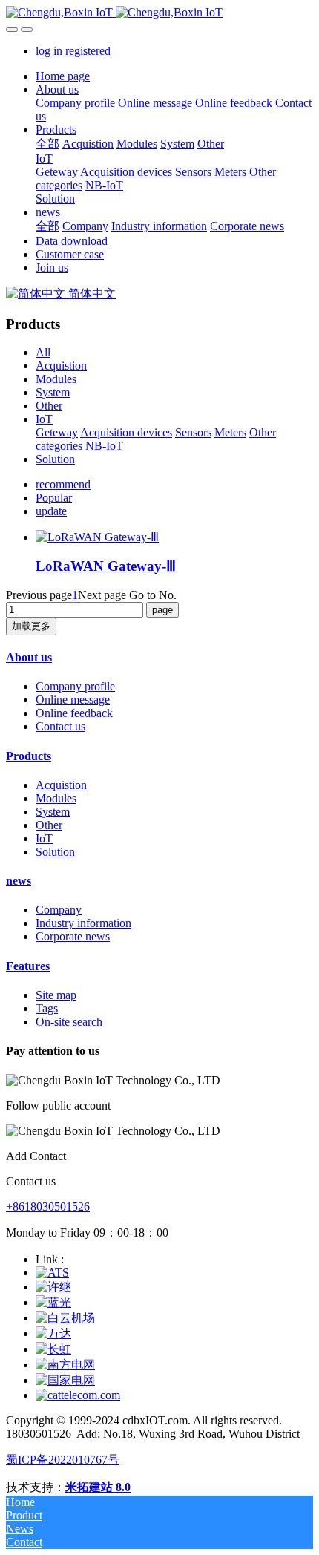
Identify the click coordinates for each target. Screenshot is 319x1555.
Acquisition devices (126, 432)
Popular (54, 497)
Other (49, 405)
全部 (47, 143)
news (18, 880)
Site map (56, 995)
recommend (63, 484)
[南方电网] (65, 1364)
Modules (56, 379)
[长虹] (53, 1349)
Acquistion (61, 365)
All (43, 352)
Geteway (57, 432)
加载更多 (31, 626)
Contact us (60, 726)
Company (59, 909)
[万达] (53, 1333)
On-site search (69, 1021)
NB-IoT (104, 445)
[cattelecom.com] (78, 1395)
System (53, 392)
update (51, 511)
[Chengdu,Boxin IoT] (159, 12)
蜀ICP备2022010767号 (62, 1459)
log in (49, 51)
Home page (63, 76)
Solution (55, 459)
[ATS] (52, 1272)
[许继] (53, 1286)
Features (28, 966)
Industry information (83, 923)
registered (88, 51)
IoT (44, 419)
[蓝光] (53, 1302)
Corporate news (73, 936)
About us (29, 657)
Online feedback (74, 713)
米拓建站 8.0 (98, 1487)
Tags (47, 1008)
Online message (73, 699)
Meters (230, 432)
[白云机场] (65, 1318)
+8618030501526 (48, 1206)
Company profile (75, 686)
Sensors (193, 432)
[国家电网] (65, 1380)
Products (28, 756)
